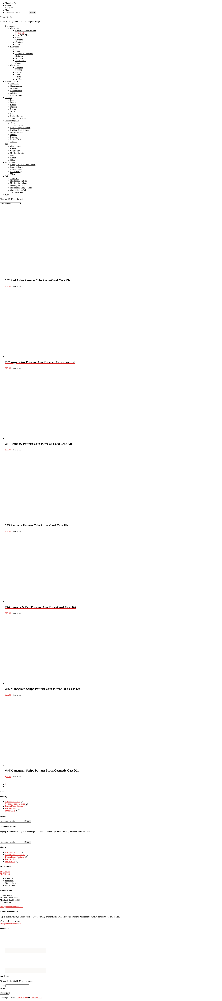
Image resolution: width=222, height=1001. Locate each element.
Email (2, 988)
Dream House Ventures (14, 806)
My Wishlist (5, 874)
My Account (5, 872)
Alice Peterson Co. (12, 801)
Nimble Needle (6, 17)
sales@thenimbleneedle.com (11, 907)
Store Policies (10, 883)
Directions (9, 881)
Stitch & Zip (10, 811)
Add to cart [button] (17, 287)
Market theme (22, 998)
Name (2, 986)
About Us (9, 878)
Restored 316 (36, 998)
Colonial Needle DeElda (15, 804)
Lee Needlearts (11, 808)
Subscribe (4, 993)
